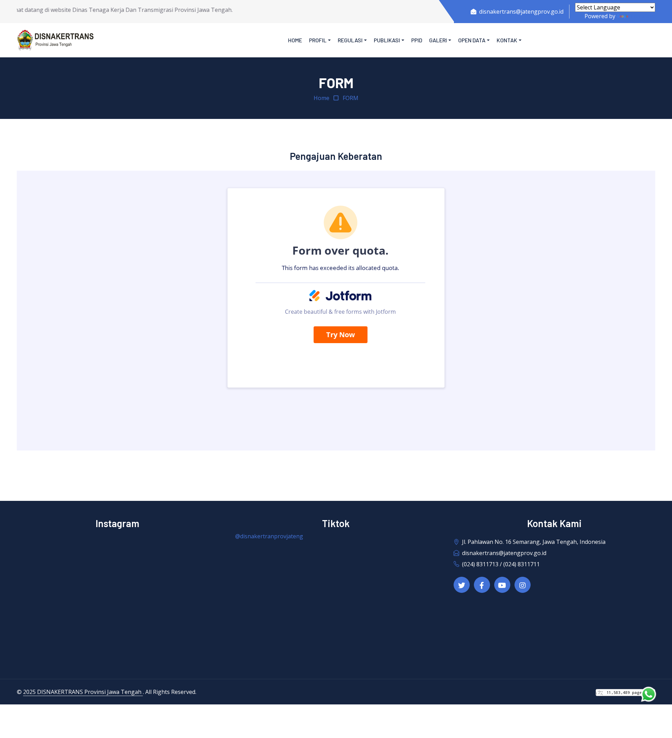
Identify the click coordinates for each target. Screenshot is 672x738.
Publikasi (387, 40)
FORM (350, 98)
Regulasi (350, 40)
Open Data (471, 40)
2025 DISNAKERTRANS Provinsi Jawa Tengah (83, 692)
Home (295, 40)
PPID (416, 40)
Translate (642, 16)
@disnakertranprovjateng (269, 536)
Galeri (438, 40)
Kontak (507, 40)
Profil (318, 40)
